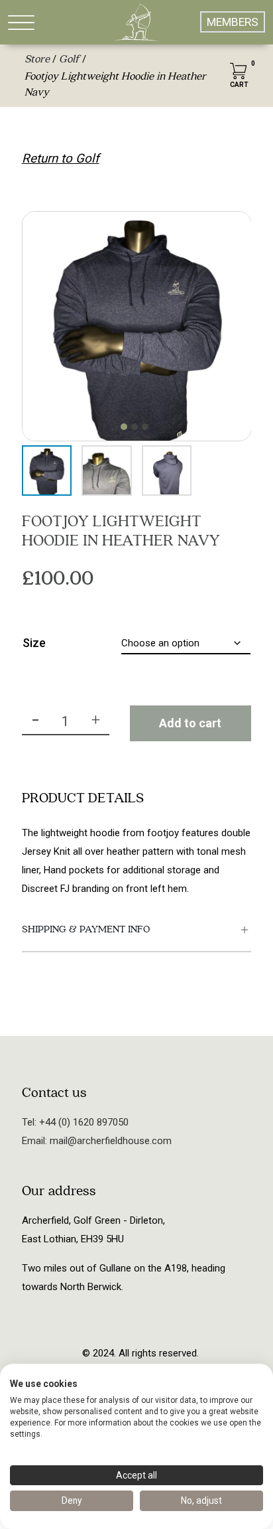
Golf (69, 59)
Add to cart (190, 723)
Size (34, 643)
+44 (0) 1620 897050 (82, 1122)
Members (232, 22)
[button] (124, 426)
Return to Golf (60, 158)
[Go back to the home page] (136, 22)
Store (37, 59)
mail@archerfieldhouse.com (109, 1141)
